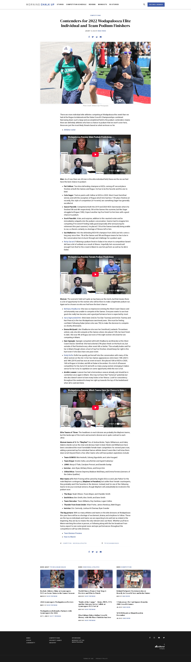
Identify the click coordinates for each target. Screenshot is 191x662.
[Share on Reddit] (96, 37)
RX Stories (114, 4)
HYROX (28, 640)
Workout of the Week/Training (78, 641)
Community (30, 642)
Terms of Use (88, 658)
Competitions (95, 15)
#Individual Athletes (91, 567)
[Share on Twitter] (93, 37)
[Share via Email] (100, 37)
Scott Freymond (55, 616)
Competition (67, 543)
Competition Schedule (76, 4)
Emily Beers (126, 596)
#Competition (126, 567)
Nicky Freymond (52, 596)
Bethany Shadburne (72, 309)
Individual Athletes (80, 543)
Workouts (102, 4)
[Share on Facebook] (89, 37)
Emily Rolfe (68, 355)
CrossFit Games (55, 640)
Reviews (92, 4)
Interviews (76, 638)
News (28, 638)
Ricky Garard (69, 242)
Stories (60, 4)
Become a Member (156, 4)
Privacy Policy (102, 658)
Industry (52, 642)
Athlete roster (70, 130)
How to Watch (70, 537)
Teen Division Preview (73, 533)
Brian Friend (102, 31)
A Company (162, 646)
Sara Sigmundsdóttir (72, 318)
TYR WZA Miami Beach (111, 543)
